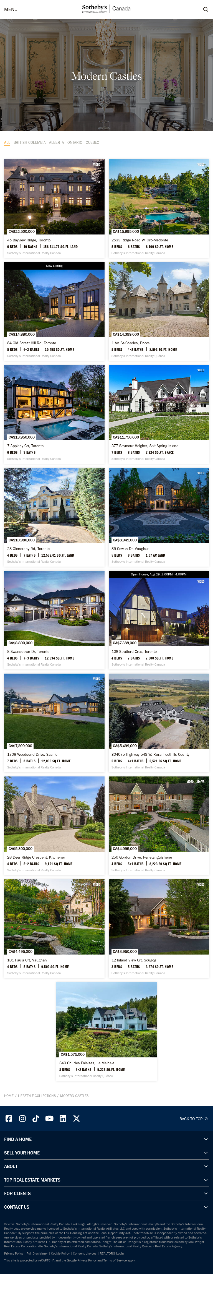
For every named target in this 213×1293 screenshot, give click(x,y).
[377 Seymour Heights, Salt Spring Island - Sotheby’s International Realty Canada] (159, 414)
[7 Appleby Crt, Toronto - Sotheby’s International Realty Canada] (54, 414)
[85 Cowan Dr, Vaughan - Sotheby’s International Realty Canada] (159, 517)
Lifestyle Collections (37, 1096)
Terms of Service (115, 1260)
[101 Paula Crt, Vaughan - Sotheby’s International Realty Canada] (54, 928)
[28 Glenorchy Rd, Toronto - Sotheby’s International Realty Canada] (54, 517)
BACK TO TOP (191, 1118)
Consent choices (85, 1253)
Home (9, 1096)
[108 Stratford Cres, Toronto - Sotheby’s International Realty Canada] (159, 620)
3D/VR (200, 781)
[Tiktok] (36, 1118)
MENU (10, 9)
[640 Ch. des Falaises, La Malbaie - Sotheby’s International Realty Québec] (106, 1031)
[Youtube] (49, 1118)
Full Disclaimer (37, 1253)
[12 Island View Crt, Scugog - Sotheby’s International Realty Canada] (159, 928)
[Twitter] (76, 1118)
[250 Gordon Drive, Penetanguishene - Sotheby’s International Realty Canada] (159, 825)
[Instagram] (22, 1118)
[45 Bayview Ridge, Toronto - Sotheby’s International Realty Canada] (54, 208)
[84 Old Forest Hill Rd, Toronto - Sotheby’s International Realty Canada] (54, 311)
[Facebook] (9, 1118)
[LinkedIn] (63, 1118)
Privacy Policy (13, 1253)
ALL (7, 142)
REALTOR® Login (112, 1253)
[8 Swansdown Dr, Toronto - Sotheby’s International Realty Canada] (54, 620)
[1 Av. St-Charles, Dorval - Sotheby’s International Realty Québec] (159, 311)
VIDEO (96, 164)
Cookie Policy (60, 1253)
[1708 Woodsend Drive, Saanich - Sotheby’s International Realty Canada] (54, 723)
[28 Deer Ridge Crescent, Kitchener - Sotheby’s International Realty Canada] (54, 825)
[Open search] (200, 9)
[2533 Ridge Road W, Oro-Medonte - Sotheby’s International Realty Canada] (159, 208)
